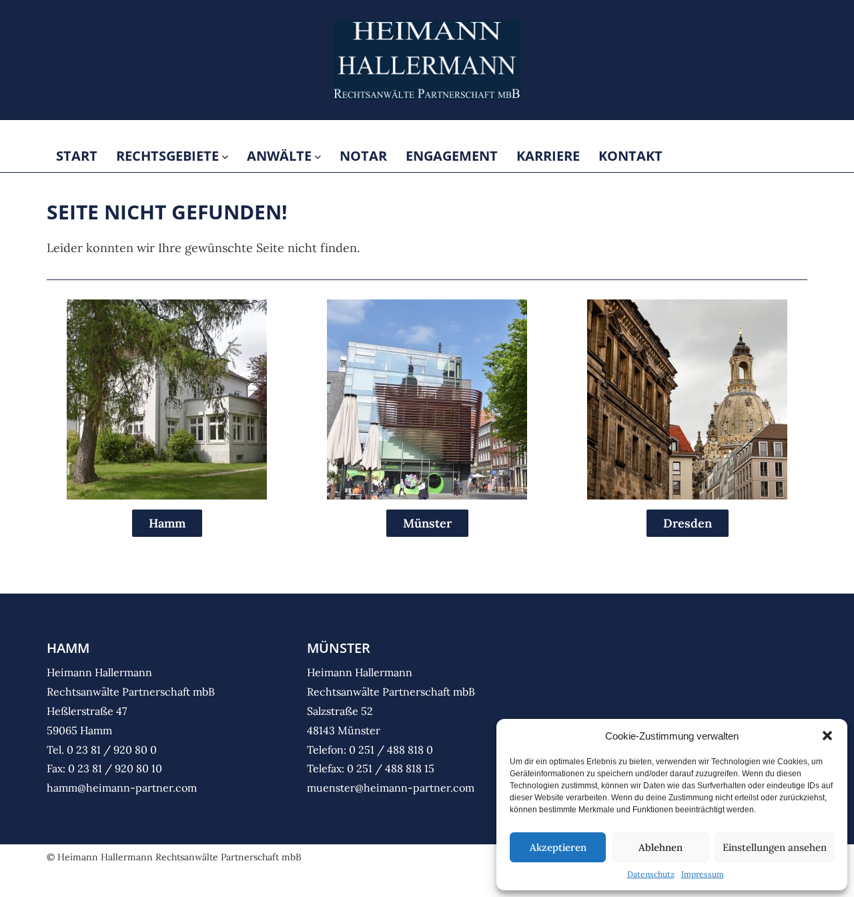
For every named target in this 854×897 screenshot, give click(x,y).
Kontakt (630, 156)
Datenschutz (651, 874)
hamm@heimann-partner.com (122, 787)
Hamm (167, 523)
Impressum (702, 874)
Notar (363, 156)
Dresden (687, 523)
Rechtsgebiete (169, 156)
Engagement (452, 156)
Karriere (548, 156)
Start (76, 156)
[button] (827, 735)
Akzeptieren (558, 847)
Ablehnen (660, 847)
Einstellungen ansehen (775, 847)
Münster (427, 523)
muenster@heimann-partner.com (390, 787)
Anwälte (281, 156)
